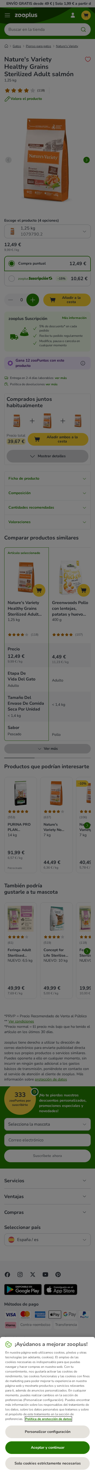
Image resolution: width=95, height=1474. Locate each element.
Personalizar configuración (47, 1431)
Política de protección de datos (48, 1419)
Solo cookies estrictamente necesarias (48, 1463)
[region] (47, 1405)
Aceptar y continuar (47, 1447)
